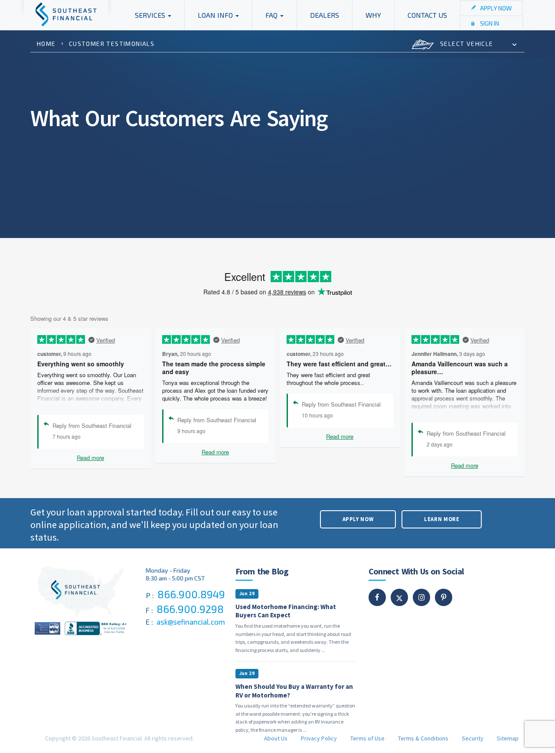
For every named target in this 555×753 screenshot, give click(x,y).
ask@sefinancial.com (191, 621)
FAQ (272, 15)
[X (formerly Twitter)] (399, 598)
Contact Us (427, 15)
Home (46, 43)
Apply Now (496, 8)
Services (151, 15)
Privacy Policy (319, 738)
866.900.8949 (191, 594)
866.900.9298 (190, 609)
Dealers (324, 15)
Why (373, 15)
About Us (275, 738)
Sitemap (508, 738)
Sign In (489, 23)
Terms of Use (367, 738)
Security (472, 738)
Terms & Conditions (423, 738)
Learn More (441, 519)
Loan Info (216, 15)
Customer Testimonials (111, 43)
